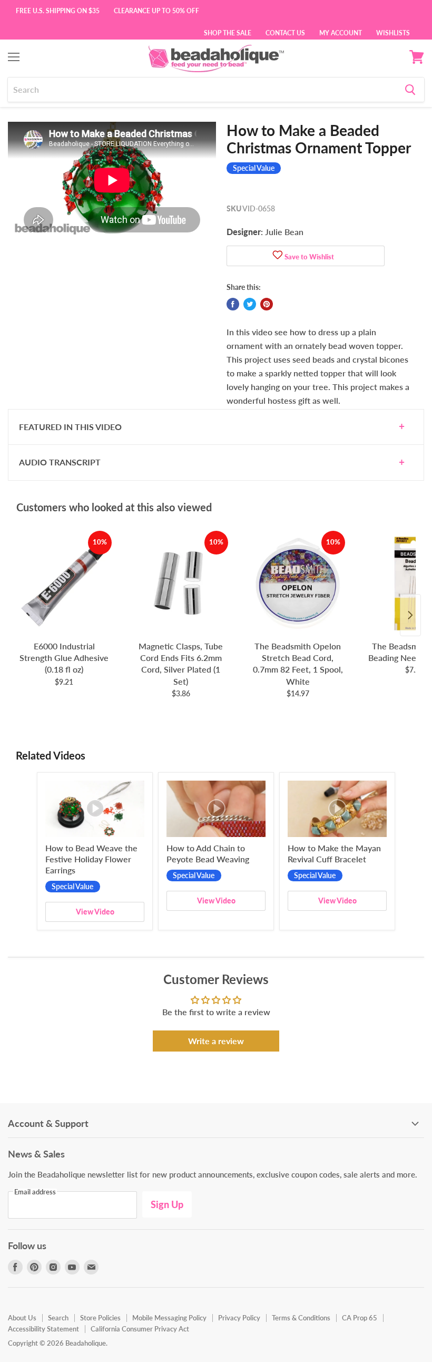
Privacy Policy (239, 1318)
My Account (340, 32)
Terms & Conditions (301, 1318)
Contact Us (285, 32)
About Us (22, 1318)
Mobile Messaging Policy (169, 1318)
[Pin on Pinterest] (266, 304)
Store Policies (100, 1318)
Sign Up (167, 1204)
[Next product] (410, 615)
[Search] (410, 89)
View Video (95, 911)
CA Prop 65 (359, 1318)
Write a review (216, 1041)
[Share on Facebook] (233, 304)
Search (58, 1318)
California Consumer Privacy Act (140, 1329)
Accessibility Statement (43, 1329)
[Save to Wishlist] (277, 255)
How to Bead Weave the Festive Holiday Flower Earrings (91, 859)
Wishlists (393, 32)
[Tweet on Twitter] (249, 304)
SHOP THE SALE (227, 32)
